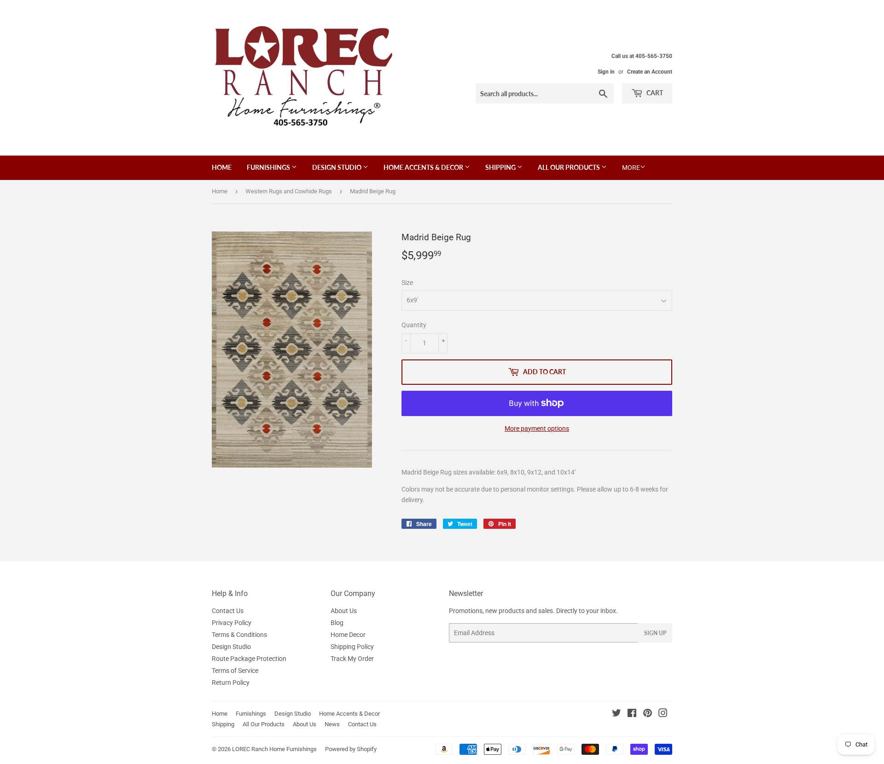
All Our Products (569, 167)
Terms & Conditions (239, 634)
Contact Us (228, 610)
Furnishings (269, 167)
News (332, 724)
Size (407, 282)
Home (222, 167)
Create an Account (649, 72)
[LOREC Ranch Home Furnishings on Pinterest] (647, 714)
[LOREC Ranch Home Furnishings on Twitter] (616, 714)
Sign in (606, 72)
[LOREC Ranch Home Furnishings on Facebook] (632, 714)
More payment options (537, 428)
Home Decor (348, 634)
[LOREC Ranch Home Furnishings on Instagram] (663, 714)
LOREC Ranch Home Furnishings (274, 749)
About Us (344, 610)
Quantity (413, 325)
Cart (654, 93)
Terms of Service (235, 670)
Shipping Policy (352, 646)
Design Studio (337, 167)
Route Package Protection (249, 658)
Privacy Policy (231, 622)
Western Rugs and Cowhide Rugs (288, 191)
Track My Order (352, 658)
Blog (337, 622)
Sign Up (655, 633)
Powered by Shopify (351, 749)
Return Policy (231, 682)
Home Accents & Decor (424, 167)
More (631, 167)
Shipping (501, 167)
